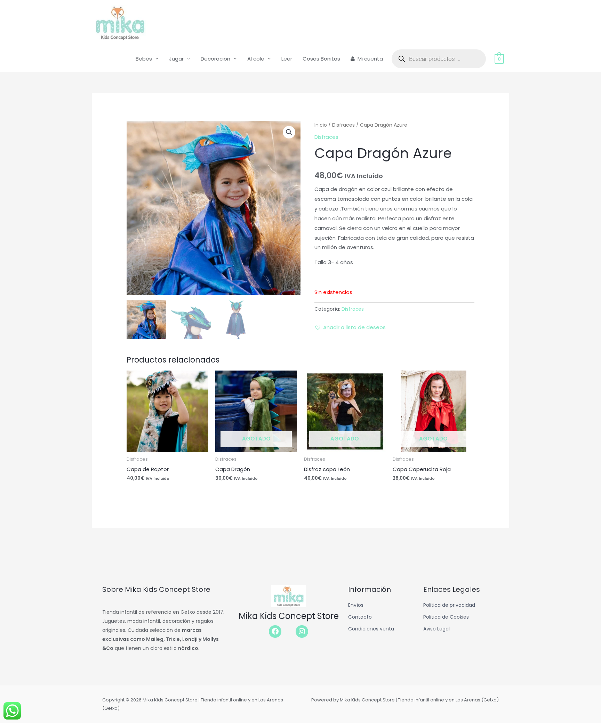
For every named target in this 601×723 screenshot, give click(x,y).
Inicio (320, 125)
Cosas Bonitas (321, 58)
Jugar (176, 58)
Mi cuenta (370, 58)
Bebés (144, 58)
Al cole (255, 58)
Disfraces (343, 125)
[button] (289, 132)
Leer (286, 58)
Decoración (215, 58)
